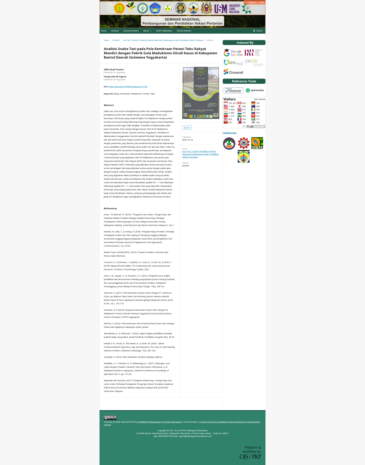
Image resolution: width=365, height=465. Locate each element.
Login (261, 2)
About (146, 30)
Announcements (131, 30)
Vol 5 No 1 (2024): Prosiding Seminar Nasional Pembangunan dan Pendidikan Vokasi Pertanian (163, 40)
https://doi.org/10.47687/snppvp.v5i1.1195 (128, 86)
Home (104, 30)
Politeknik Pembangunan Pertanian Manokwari (159, 422)
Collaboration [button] (230, 132)
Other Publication (164, 30)
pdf (188, 127)
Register (252, 2)
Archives (115, 30)
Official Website (184, 30)
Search (259, 30)
